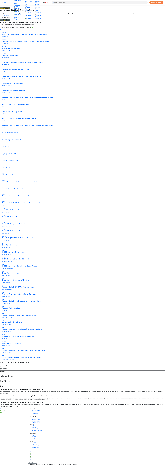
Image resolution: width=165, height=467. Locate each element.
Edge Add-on (35, 411)
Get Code (2, 29)
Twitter (33, 438)
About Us (34, 442)
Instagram (34, 439)
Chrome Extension (36, 410)
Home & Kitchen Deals (37, 430)
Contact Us (34, 449)
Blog (33, 435)
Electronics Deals (36, 428)
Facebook (34, 436)
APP (44, 2)
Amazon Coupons (36, 418)
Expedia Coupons (36, 421)
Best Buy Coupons (16, 2)
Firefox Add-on (35, 413)
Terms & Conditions (36, 445)
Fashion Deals (35, 425)
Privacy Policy (35, 444)
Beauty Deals (35, 427)
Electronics (6, 6)
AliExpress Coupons (16, 16)
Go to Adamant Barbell (5, 15)
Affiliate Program (36, 447)
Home (1, 6)
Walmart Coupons (36, 419)
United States (32, 462)
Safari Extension (35, 415)
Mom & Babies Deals (36, 432)
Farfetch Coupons (36, 422)
